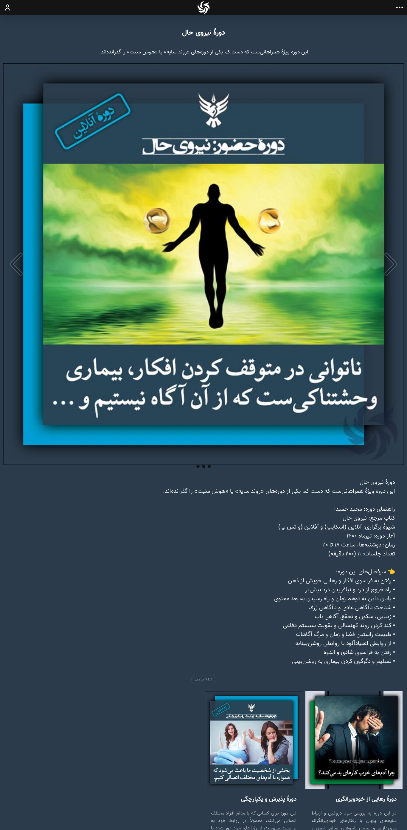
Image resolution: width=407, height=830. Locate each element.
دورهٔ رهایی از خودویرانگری (366, 799)
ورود (7, 7)
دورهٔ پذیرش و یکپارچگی (268, 799)
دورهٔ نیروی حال (203, 33)
